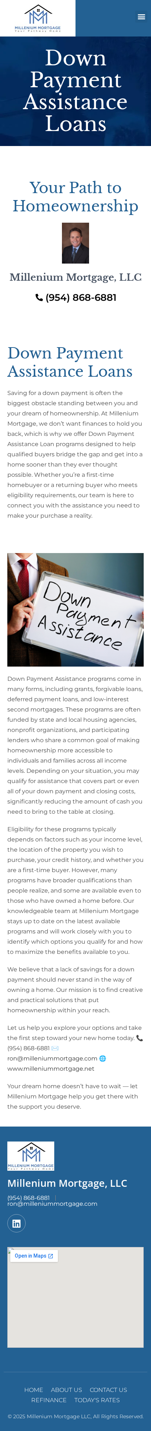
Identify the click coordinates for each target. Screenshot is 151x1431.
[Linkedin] (16, 1223)
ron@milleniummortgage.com (52, 1058)
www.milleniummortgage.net (51, 1068)
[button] (141, 17)
